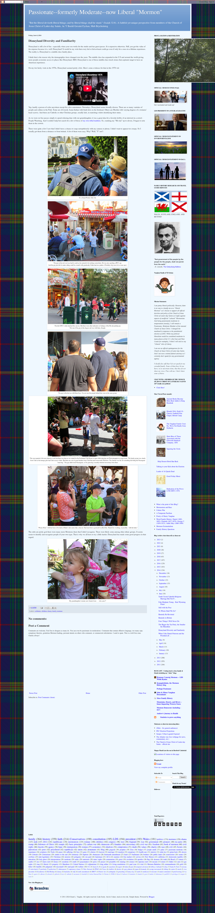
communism (110, 859)
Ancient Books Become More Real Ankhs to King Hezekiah (176, 401)
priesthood (55, 849)
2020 (159, 550)
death (134, 846)
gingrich (112, 849)
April (161, 643)
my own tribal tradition (92, 120)
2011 (159, 664)
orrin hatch (34, 869)
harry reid (46, 861)
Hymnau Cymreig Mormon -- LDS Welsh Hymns (170, 678)
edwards (49, 874)
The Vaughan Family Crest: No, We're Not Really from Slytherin (176, 426)
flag (148, 859)
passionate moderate (176, 849)
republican (68, 849)
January (162, 653)
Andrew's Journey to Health (167, 713)
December (163, 573)
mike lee (163, 852)
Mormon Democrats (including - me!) (169, 708)
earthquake (111, 872)
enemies (116, 857)
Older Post (142, 693)
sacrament (76, 874)
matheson (146, 872)
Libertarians (46, 854)
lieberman (159, 874)
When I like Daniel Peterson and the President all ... (171, 634)
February (162, 650)
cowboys (31, 857)
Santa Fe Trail (174, 867)
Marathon (65, 864)
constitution (99, 839)
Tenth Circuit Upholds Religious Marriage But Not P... (170, 597)
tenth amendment (83, 872)
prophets (123, 849)
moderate (67, 859)
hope (60, 846)
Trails (53, 852)
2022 (159, 543)
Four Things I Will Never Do (169, 621)
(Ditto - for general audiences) (167, 728)
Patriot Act (102, 872)
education (31, 859)
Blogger (151, 897)
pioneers (166, 841)
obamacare (96, 854)
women (85, 846)
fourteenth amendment (112, 854)
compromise (122, 846)
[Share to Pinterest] (55, 608)
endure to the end (61, 854)
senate (181, 854)
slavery (184, 852)
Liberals (35, 854)
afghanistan (92, 864)
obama (184, 839)
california (38, 611)
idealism (109, 846)
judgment (49, 866)
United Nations (78, 864)
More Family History (165, 698)
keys (63, 874)
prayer (103, 861)
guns (84, 852)
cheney (59, 872)
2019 (159, 553)
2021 (159, 546)
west (122, 841)
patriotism (32, 849)
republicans (57, 841)
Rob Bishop (50, 872)
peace (60, 852)
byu (78, 852)
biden (126, 867)
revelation (130, 859)
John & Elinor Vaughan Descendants (166, 693)
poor (44, 849)
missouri (154, 872)
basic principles (75, 844)
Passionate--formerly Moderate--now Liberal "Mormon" (95, 12)
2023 (159, 539)
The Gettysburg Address (172, 267)
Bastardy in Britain (165, 618)
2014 (159, 570)
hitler (30, 866)
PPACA (97, 869)
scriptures (43, 852)
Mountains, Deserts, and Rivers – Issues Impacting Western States (169, 703)
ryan (29, 876)
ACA (108, 857)
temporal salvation (142, 867)
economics (96, 846)
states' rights (97, 859)
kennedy (143, 869)
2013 (159, 657)
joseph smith (151, 849)
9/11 (88, 867)
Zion (132, 849)
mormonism (73, 841)
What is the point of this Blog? (167, 504)
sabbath (69, 874)
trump (30, 844)
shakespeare (62, 869)
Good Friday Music (173, 476)
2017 (159, 560)
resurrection (170, 854)
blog (103, 849)
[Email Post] (41, 608)
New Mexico (149, 857)
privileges (175, 874)
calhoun (42, 874)
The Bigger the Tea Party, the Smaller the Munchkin (172, 625)
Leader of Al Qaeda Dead (165, 471)
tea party (178, 841)
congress (112, 841)
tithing (166, 869)
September (163, 583)
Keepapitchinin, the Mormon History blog (168, 684)
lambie (151, 874)
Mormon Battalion (154, 864)
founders (118, 844)
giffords (57, 874)
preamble (112, 861)
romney (87, 841)
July (160, 590)
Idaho (171, 861)
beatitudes (132, 874)
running (122, 861)
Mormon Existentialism (164, 526)
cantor (173, 869)
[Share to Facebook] (53, 608)
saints (77, 859)
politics (160, 839)
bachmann (135, 854)
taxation (121, 852)
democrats (105, 844)
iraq (38, 864)
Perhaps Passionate (164, 688)
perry (95, 861)
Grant (159, 764)
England (132, 841)
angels (120, 867)
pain (132, 867)
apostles (140, 859)
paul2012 (167, 874)
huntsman (98, 857)
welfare (80, 866)
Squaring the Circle (173, 449)
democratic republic (176, 857)
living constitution (118, 864)
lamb (138, 872)
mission (67, 857)
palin (162, 849)
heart (126, 854)
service (138, 857)
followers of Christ (46, 844)
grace (120, 859)
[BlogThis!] (48, 608)
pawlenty (43, 869)
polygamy (77, 857)
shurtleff (84, 874)
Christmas (57, 857)
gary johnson (128, 869)
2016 (159, 563)
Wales (146, 839)
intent (181, 859)
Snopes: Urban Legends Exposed (168, 734)
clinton (92, 852)
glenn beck (174, 852)
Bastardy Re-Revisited (166, 614)
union (80, 849)
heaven (101, 852)
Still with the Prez (165, 607)
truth (165, 859)
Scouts (180, 846)
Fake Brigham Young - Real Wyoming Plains (172, 603)
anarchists (112, 867)
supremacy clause (74, 869)
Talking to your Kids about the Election (170, 466)
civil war (144, 844)
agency (51, 846)
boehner (146, 854)
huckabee (67, 872)
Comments (161, 782)
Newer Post (33, 693)
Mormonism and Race (164, 507)
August (161, 587)
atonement (91, 849)
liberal (46, 864)
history (46, 839)
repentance (32, 852)
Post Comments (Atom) (46, 697)
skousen (156, 859)
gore (145, 874)
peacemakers (84, 861)
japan (136, 869)
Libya (165, 867)
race (163, 846)
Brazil (173, 859)
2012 (159, 661)
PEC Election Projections (165, 731)
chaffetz (111, 869)
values (143, 846)
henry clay (130, 872)
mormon (59, 611)
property (55, 864)
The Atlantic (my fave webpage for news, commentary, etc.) (171, 738)
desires (119, 869)
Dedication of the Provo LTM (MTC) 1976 (175, 490)
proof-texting (177, 872)
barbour (124, 874)
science (131, 861)
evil (170, 846)
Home (88, 693)
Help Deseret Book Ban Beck (168, 461)
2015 (159, 567)
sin (38, 861)
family (54, 611)
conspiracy (131, 852)
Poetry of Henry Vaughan (165, 516)
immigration (72, 846)
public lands (157, 854)
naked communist (165, 872)
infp (74, 872)
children (44, 611)
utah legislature (44, 857)
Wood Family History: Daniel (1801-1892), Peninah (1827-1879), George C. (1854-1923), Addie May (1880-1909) (170, 521)
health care (143, 852)
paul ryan (133, 864)
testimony (75, 854)
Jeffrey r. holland (156, 867)
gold (181, 864)
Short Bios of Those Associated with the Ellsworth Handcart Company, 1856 (174, 439)
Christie (106, 874)
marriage (111, 852)
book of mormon (171, 844)
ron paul (88, 857)
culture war (91, 844)
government (153, 841)
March (161, 646)
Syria (118, 874)
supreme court (143, 861)
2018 (159, 556)
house (56, 861)
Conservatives (77, 839)
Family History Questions (165, 529)
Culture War (160, 510)
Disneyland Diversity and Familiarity (172, 630)
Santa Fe (95, 867)
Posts (159, 777)
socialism (65, 861)
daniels (140, 874)
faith (60, 839)
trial (141, 864)
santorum (86, 859)
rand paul (71, 866)
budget (140, 849)
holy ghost (43, 859)
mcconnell (59, 866)
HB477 (94, 872)
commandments (170, 864)
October (162, 580)
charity (154, 846)
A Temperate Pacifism (164, 513)
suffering (69, 852)
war (142, 841)
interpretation (55, 859)
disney (50, 611)
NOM (112, 874)
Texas (104, 869)
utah (35, 841)
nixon (163, 861)
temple (61, 844)
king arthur (104, 864)
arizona (184, 867)
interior (153, 852)
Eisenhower (40, 872)
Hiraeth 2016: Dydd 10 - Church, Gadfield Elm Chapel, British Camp (175, 413)
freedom (156, 844)
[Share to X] (50, 608)
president (131, 839)
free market (128, 857)
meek (179, 869)
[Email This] (46, 608)
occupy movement (155, 869)
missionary (130, 844)
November (163, 576)
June (161, 593)
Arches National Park (95, 874)
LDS (115, 839)
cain (178, 861)
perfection (52, 869)
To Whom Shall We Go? (167, 611)
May (161, 640)
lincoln (41, 846)
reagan (182, 874)
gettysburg (121, 872)
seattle (30, 861)
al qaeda (103, 867)
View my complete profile (163, 767)
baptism (85, 854)
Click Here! (160, 387)
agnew (36, 874)
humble (39, 866)
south (74, 861)
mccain (154, 861)
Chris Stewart (87, 869)
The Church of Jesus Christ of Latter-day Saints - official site (170, 743)
